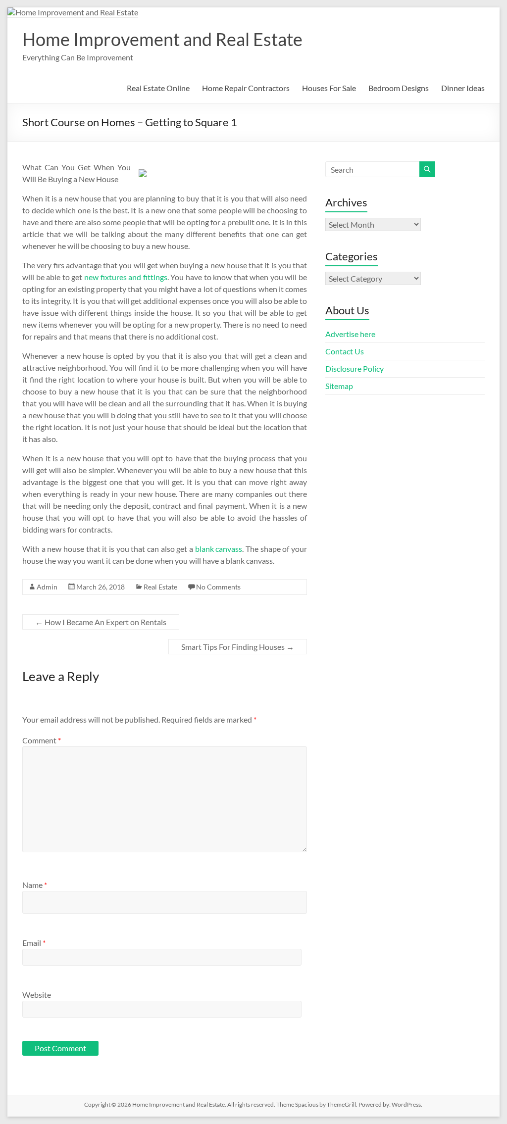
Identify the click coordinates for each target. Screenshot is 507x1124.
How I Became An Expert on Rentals (100, 622)
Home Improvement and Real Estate (162, 39)
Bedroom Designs (398, 88)
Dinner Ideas (463, 88)
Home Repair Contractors (246, 88)
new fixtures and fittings (125, 277)
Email (34, 942)
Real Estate (160, 587)
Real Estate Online (158, 88)
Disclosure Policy (354, 368)
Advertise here (350, 334)
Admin (47, 587)
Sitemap (339, 386)
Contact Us (344, 351)
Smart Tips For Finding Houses (237, 646)
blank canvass (219, 548)
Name (34, 884)
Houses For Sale (329, 88)
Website (36, 994)
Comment (41, 740)
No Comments (218, 587)
